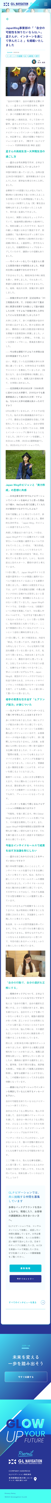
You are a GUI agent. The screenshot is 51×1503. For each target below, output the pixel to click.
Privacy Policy (10, 1493)
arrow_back (7, 19)
